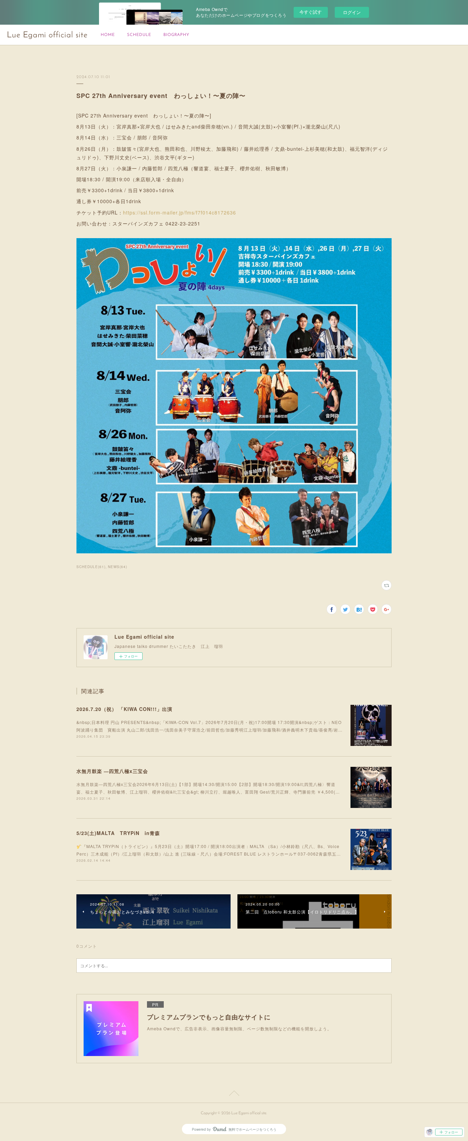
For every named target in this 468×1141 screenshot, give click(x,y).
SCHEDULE (139, 35)
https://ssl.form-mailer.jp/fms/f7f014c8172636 (179, 212)
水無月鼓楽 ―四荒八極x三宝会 (112, 771)
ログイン (352, 12)
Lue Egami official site (47, 35)
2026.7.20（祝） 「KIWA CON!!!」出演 (124, 709)
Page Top (234, 1094)
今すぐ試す (310, 12)
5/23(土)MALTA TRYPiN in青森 (118, 833)
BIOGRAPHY (176, 35)
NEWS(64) (117, 566)
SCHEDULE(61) (91, 566)
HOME (108, 35)
